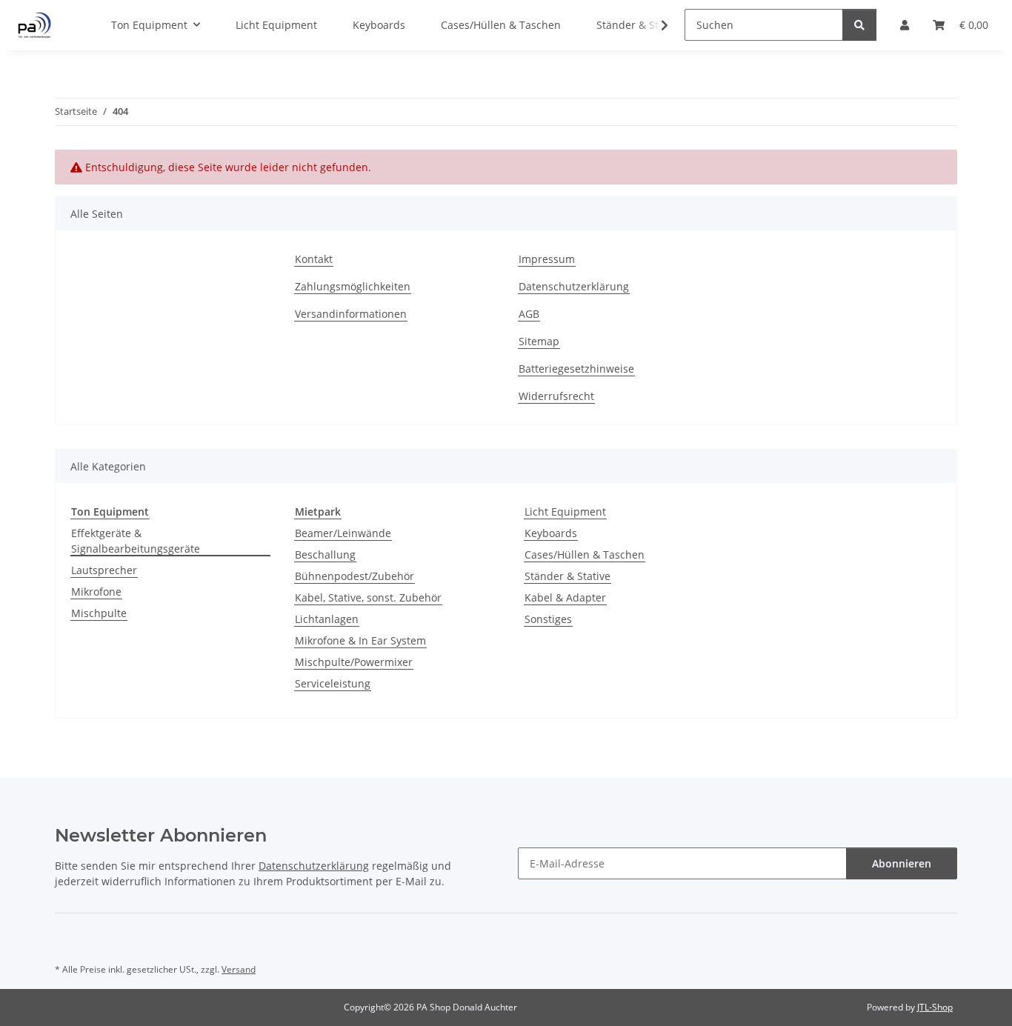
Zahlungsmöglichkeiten (352, 286)
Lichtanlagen (327, 619)
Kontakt (314, 259)
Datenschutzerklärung (574, 286)
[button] (655, 25)
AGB (529, 314)
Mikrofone (96, 591)
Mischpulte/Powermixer (354, 662)
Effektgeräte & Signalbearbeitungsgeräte (135, 541)
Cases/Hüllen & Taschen (585, 554)
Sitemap (539, 341)
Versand (239, 969)
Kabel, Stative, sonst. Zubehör (368, 597)
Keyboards (551, 533)
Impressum (547, 259)
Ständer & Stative (567, 576)
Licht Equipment (565, 511)
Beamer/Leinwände (343, 533)
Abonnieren (901, 863)
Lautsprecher (104, 570)
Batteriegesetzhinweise (576, 369)
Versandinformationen (351, 314)
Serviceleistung (332, 683)
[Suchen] (859, 25)
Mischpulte (99, 613)
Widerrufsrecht (556, 396)
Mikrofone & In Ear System (360, 640)
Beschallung (325, 554)
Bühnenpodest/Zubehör (354, 576)
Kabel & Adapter (565, 597)
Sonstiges (548, 619)
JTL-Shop (935, 1007)
